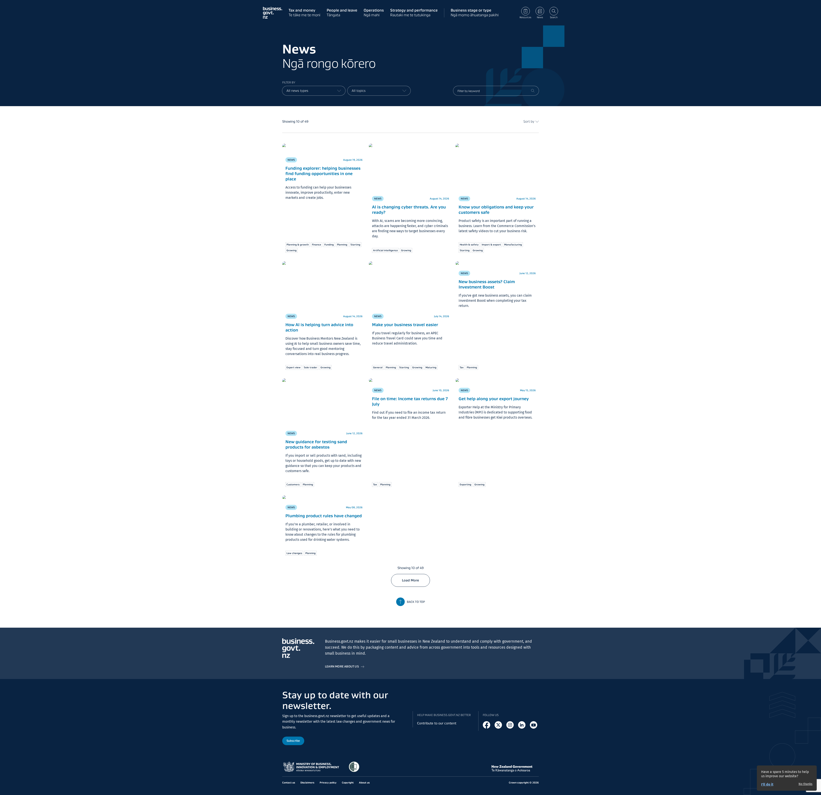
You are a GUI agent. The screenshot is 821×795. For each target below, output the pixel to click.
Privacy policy (328, 782)
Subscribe (293, 740)
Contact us (288, 782)
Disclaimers (307, 782)
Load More (410, 576)
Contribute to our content (436, 723)
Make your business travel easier (405, 324)
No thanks (805, 784)
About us (364, 782)
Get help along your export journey (494, 394)
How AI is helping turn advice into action (319, 327)
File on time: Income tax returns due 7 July (410, 397)
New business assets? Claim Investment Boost (487, 280)
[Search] (532, 90)
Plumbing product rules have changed (323, 511)
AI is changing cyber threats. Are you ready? (409, 210)
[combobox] (313, 90)
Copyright (348, 782)
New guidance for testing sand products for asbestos (316, 444)
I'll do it (767, 784)
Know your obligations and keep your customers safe (496, 210)
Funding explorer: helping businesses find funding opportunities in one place (322, 165)
